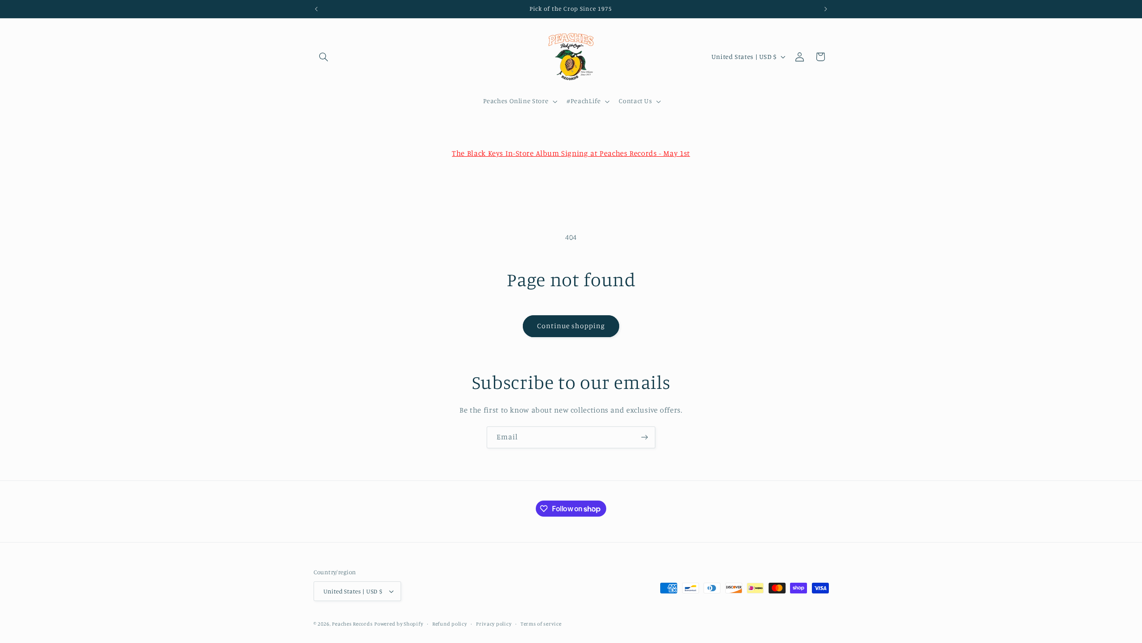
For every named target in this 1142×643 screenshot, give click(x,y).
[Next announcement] (826, 9)
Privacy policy (493, 624)
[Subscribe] (644, 437)
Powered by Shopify (398, 624)
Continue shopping (571, 326)
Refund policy (449, 624)
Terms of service (541, 624)
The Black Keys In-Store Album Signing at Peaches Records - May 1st (571, 153)
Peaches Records (352, 624)
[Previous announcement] (316, 9)
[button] (324, 56)
